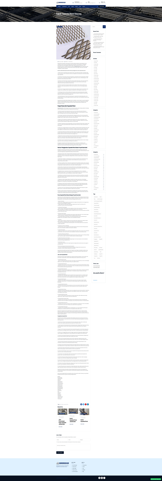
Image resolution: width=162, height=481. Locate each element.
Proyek (76, 6)
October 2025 (96, 64)
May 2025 (95, 70)
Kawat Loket (96, 125)
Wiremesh (95, 147)
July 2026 (95, 62)
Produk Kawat (74, 466)
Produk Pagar (74, 468)
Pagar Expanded (96, 243)
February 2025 (96, 75)
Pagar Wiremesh (96, 245)
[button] (155, 479)
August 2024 (96, 84)
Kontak (84, 6)
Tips (94, 144)
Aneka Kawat (96, 112)
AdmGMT (66, 61)
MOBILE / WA (103, 1)
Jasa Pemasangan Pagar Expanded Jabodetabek (62, 422)
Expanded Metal (60, 26)
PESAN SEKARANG (102, 6)
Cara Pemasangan (75, 471)
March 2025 (96, 73)
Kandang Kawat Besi (97, 117)
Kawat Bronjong (96, 120)
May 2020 (95, 103)
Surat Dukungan (74, 465)
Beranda (59, 6)
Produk (72, 6)
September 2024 (96, 83)
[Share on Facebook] (81, 404)
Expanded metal (77, 66)
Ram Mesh (95, 133)
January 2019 (96, 105)
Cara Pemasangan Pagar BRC (98, 201)
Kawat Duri (95, 220)
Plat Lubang (96, 131)
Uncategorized (96, 145)
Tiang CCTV (96, 139)
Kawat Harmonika (96, 123)
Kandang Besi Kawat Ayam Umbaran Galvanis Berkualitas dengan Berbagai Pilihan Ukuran (98, 46)
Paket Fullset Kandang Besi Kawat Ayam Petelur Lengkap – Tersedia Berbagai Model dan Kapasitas (98, 43)
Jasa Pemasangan (96, 205)
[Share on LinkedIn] (88, 404)
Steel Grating (96, 136)
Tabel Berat (95, 137)
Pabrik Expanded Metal (84, 420)
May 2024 (95, 86)
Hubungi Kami (95, 280)
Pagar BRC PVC (96, 241)
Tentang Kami (64, 6)
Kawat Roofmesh (96, 230)
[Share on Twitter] (83, 404)
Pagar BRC (95, 128)
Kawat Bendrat (96, 118)
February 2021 (96, 100)
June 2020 (95, 102)
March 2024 (96, 89)
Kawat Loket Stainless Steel (98, 226)
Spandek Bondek (96, 134)
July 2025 (95, 67)
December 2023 (96, 94)
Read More (60, 426)
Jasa (69, 6)
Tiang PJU (95, 142)
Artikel (61, 404)
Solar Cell (95, 249)
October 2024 (96, 81)
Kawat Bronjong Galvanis (97, 213)
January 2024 (96, 92)
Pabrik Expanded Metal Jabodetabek (73, 420)
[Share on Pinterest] (86, 404)
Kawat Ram (95, 228)
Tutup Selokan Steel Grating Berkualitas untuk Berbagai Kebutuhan (97, 39)
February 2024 (96, 91)
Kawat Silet (95, 126)
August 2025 (96, 65)
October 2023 (96, 97)
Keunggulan (95, 239)
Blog (80, 6)
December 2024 (96, 78)
